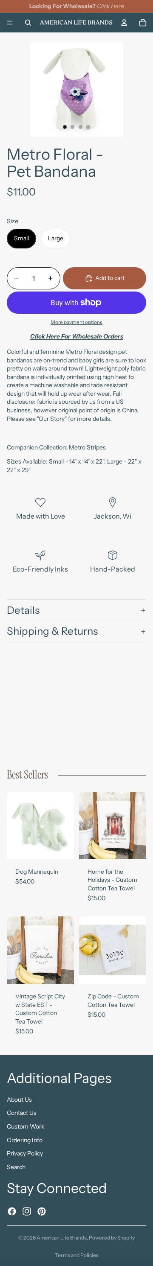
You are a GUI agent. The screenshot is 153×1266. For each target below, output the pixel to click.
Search (16, 1166)
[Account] (124, 22)
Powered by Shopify (112, 1237)
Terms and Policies (77, 1255)
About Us (19, 1099)
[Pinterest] (42, 1211)
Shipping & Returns (52, 631)
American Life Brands (62, 1237)
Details (23, 610)
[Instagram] (27, 1211)
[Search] (28, 22)
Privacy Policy (25, 1153)
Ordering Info (24, 1139)
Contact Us (22, 1113)
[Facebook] (12, 1211)
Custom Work (25, 1126)
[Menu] (10, 22)
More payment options (76, 322)
